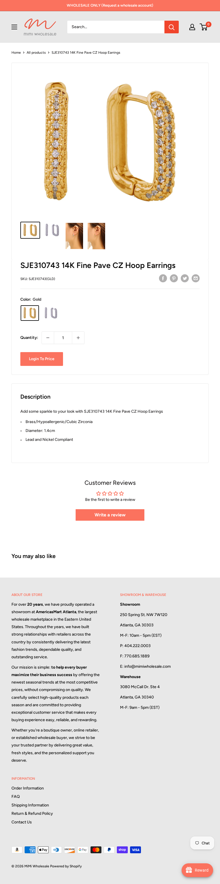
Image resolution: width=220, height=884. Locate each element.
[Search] (171, 27)
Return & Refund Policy (32, 813)
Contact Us (21, 822)
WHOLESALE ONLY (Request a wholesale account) (110, 5)
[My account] (192, 27)
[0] (203, 27)
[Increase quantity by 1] (78, 338)
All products (36, 53)
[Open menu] (14, 27)
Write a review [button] (110, 515)
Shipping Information (30, 805)
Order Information (27, 788)
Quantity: (29, 337)
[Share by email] (196, 278)
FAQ (15, 796)
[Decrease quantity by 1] (48, 338)
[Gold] (30, 313)
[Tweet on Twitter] (185, 278)
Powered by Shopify (66, 866)
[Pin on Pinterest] (174, 278)
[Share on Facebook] (163, 278)
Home (16, 53)
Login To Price (41, 358)
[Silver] (51, 313)
